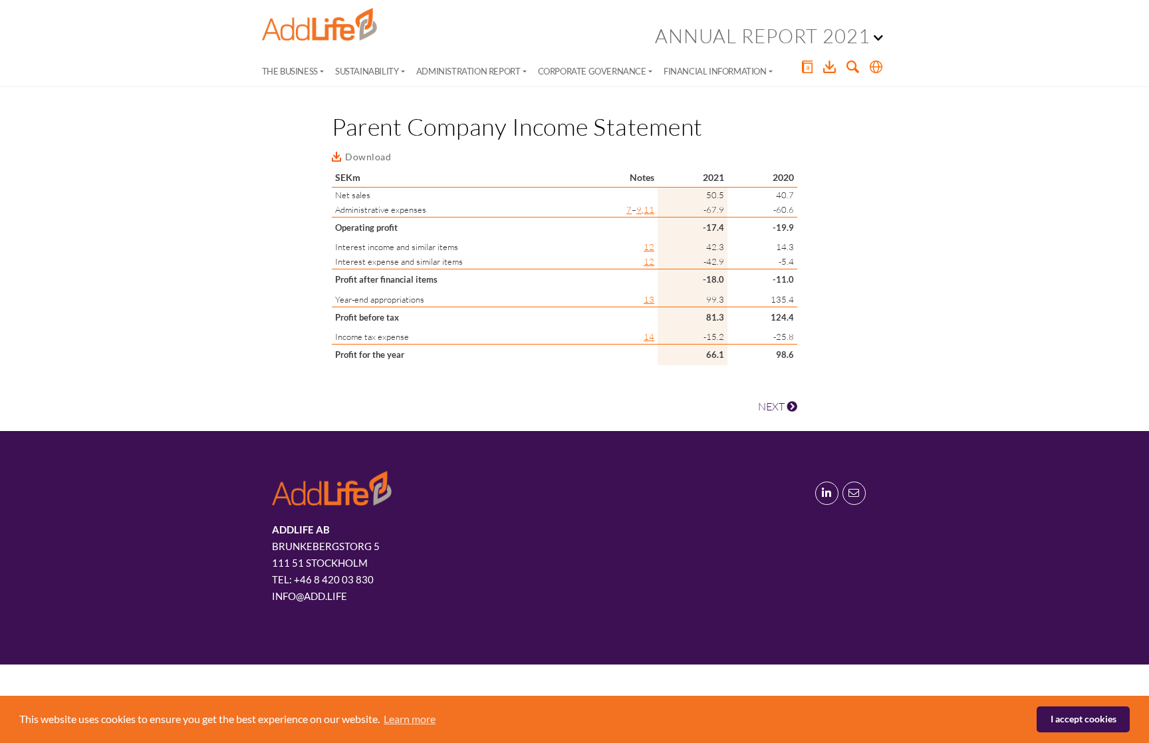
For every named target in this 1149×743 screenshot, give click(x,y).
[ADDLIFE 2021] (319, 24)
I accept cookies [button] (1083, 718)
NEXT (772, 406)
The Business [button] (290, 71)
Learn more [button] (410, 718)
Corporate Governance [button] (592, 71)
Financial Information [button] (715, 71)
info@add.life (309, 596)
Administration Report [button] (468, 71)
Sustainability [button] (366, 71)
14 (649, 336)
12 (649, 246)
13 (649, 299)
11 (649, 209)
